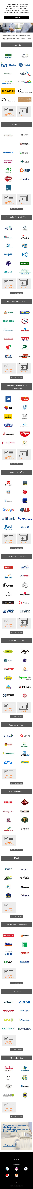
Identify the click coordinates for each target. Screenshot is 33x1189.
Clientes (16, 1161)
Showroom (16, 1156)
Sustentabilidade (16, 1159)
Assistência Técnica (16, 1164)
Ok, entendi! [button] (16, 17)
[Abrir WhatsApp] (28, 1184)
